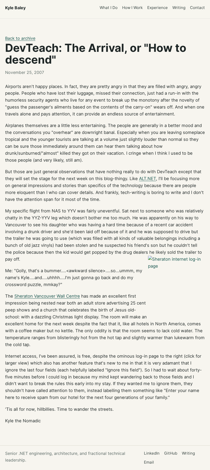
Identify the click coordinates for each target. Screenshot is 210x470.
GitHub (170, 453)
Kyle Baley (15, 7)
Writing (178, 7)
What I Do (109, 7)
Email (149, 462)
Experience (157, 7)
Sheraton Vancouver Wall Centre (47, 296)
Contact (197, 7)
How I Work (132, 7)
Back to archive (20, 38)
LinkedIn (152, 453)
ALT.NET (147, 178)
